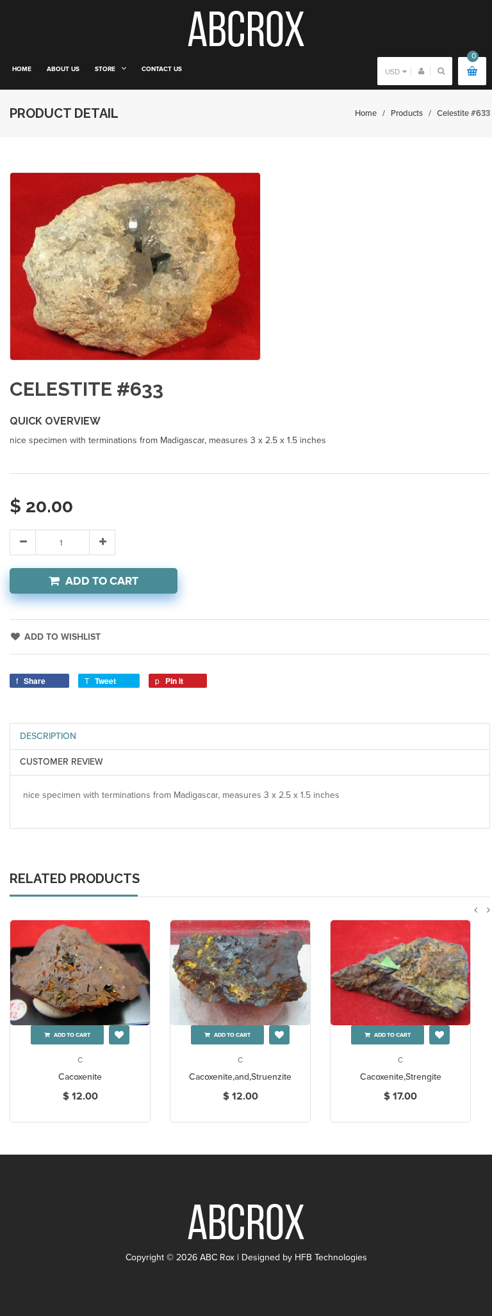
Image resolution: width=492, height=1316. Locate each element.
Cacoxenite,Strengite (400, 1076)
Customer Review (61, 761)
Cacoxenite (80, 1076)
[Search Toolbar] (441, 70)
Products (407, 113)
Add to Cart (101, 581)
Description (48, 736)
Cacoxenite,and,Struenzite (240, 1076)
